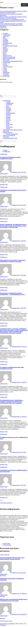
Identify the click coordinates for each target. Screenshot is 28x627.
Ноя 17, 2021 (21, 382)
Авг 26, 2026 (20, 572)
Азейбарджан (6, 34)
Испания (5, 50)
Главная (5, 150)
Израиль (5, 48)
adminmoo (15, 172)
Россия (5, 64)
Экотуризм (6, 73)
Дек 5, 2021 (21, 240)
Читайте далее (4, 184)
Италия (5, 51)
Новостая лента (7, 55)
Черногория (6, 72)
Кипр (4, 52)
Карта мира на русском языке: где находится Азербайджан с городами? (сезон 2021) (12, 260)
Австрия (5, 33)
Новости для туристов (9, 57)
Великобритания (7, 43)
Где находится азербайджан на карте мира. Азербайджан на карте (12, 368)
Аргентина (6, 36)
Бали (4, 37)
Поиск (1, 2)
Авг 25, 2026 (21, 593)
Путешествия (6, 62)
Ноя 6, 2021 (21, 452)
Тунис (4, 68)
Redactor (14, 572)
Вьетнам (5, 44)
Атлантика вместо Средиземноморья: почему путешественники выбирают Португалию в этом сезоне (13, 21)
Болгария (5, 40)
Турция (5, 69)
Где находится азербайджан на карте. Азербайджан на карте (10, 158)
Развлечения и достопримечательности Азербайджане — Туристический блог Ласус (12, 293)
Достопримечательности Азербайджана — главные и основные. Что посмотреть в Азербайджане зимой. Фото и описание (12, 401)
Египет (5, 47)
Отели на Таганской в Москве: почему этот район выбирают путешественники (13, 11)
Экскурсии (6, 75)
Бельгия (5, 38)
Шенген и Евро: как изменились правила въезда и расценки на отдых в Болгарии (13, 17)
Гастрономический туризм (10, 45)
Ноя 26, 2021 (21, 346)
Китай (4, 54)
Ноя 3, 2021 (21, 485)
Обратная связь (7, 545)
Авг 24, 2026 (21, 614)
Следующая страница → (6, 502)
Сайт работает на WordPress (7, 623)
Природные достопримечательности (12, 61)
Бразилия (5, 41)
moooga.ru (3, 79)
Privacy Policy (6, 543)
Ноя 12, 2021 (21, 416)
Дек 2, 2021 (21, 308)
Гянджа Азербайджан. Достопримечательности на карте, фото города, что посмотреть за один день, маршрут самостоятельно (13, 226)
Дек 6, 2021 (21, 172)
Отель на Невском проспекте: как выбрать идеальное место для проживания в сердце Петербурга (11, 25)
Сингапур (5, 65)
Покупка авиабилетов (9, 58)
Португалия (6, 59)
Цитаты (5, 71)
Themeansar (3, 625)
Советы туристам (7, 66)
